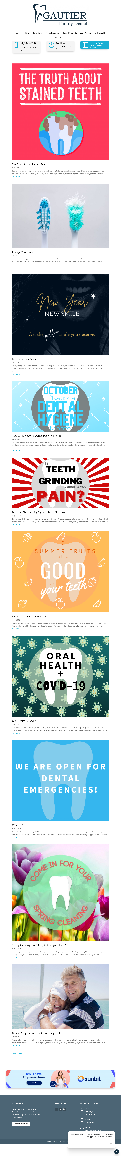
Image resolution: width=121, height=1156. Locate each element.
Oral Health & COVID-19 (25, 720)
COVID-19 (17, 825)
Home (17, 33)
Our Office (25, 33)
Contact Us (79, 33)
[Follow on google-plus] (64, 1109)
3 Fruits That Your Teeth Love (29, 616)
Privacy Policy (60, 1146)
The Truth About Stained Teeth (29, 164)
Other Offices (68, 33)
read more (16, 176)
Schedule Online (60, 38)
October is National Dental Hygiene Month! (36, 435)
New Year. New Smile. (24, 359)
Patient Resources (52, 33)
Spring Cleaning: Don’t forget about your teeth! (39, 945)
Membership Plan (99, 33)
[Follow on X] (60, 1109)
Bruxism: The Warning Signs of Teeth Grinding (38, 512)
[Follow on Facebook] (56, 1109)
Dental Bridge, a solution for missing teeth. (36, 1033)
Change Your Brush (23, 252)
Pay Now (88, 33)
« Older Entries (17, 1054)
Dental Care (37, 33)
